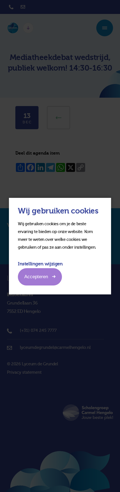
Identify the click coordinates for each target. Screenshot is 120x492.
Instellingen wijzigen (40, 264)
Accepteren (36, 276)
